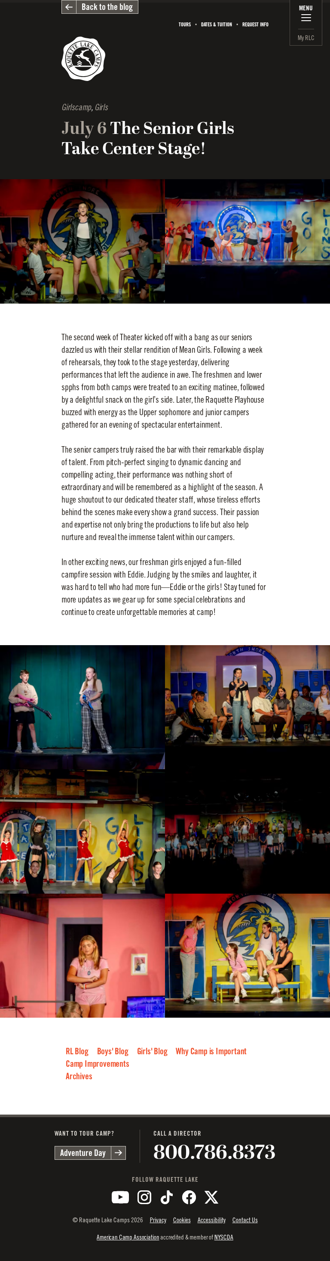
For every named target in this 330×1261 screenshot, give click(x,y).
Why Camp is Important (211, 1051)
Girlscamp (76, 107)
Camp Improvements (97, 1064)
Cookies (182, 1220)
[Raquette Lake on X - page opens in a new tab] (211, 1197)
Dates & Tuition (216, 24)
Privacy (158, 1220)
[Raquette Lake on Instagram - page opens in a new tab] (144, 1197)
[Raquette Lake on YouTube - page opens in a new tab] (120, 1197)
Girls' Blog (152, 1051)
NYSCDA (223, 1237)
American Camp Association (128, 1237)
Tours (185, 24)
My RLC (306, 37)
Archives (79, 1076)
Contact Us (245, 1220)
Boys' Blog (112, 1051)
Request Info (255, 24)
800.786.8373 (214, 1152)
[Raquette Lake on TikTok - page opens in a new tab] (167, 1197)
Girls (101, 107)
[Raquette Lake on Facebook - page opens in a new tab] (189, 1197)
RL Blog (77, 1051)
